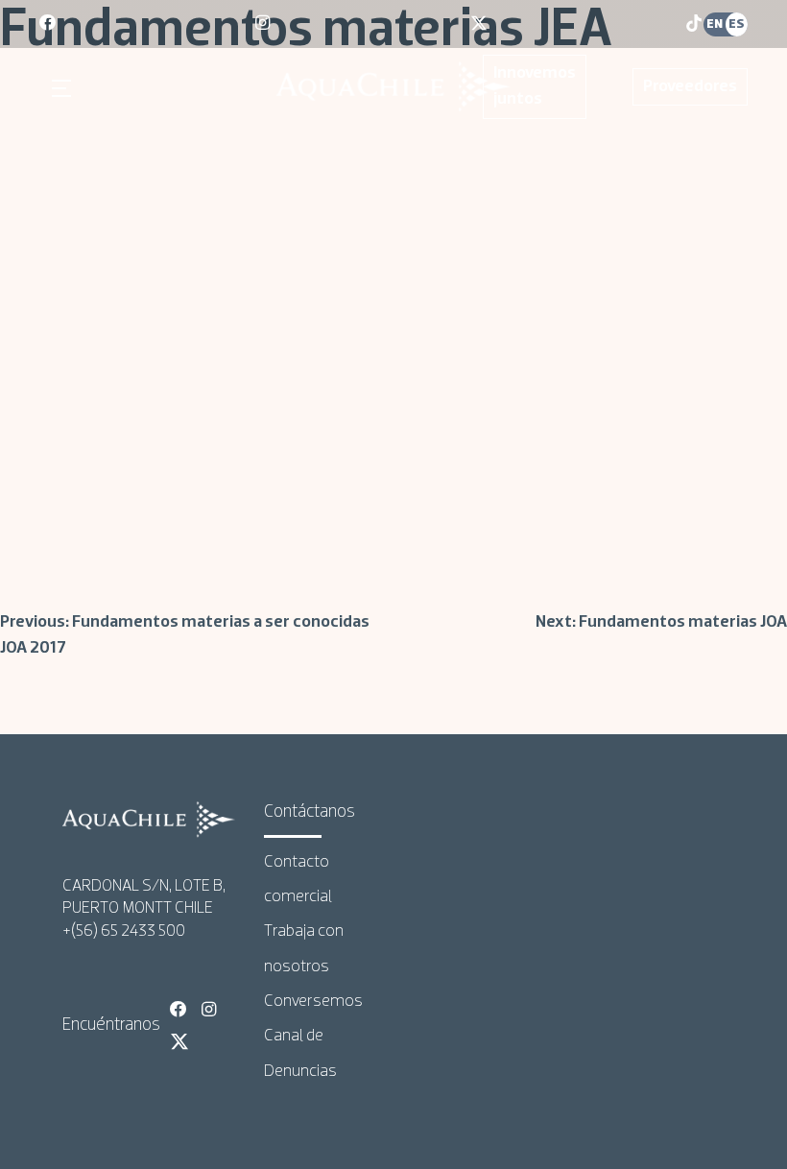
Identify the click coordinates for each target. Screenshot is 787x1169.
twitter (479, 24)
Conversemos (313, 1001)
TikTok (211, 1041)
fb (49, 24)
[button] (63, 88)
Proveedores (690, 87)
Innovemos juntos (534, 86)
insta (264, 24)
